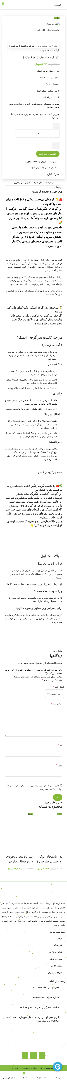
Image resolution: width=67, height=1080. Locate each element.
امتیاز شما (58, 686)
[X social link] (40, 174)
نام (60, 745)
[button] (58, 842)
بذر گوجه (35, 167)
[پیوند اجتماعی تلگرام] (29, 174)
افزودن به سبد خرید (47, 154)
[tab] (49, 182)
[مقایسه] (41, 842)
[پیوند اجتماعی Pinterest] (36, 174)
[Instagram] (42, 1055)
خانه (55, 46)
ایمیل (59, 765)
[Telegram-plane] (33, 1055)
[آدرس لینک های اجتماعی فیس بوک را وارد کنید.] (43, 174)
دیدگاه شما (56, 704)
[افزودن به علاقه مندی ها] (58, 850)
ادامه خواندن (59, 925)
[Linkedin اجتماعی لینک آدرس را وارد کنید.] (33, 174)
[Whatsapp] (25, 1055)
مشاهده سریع (50, 842)
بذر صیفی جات (44, 46)
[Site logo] (33, 4)
